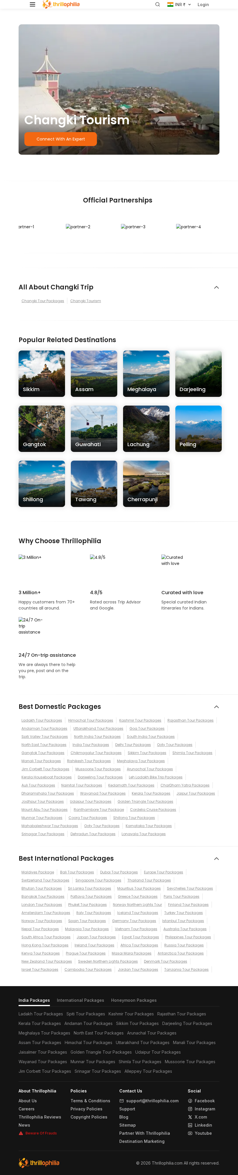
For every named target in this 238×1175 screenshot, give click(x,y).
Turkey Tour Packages (183, 912)
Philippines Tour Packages (188, 937)
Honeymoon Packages (134, 1000)
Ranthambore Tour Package (99, 809)
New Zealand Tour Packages (46, 961)
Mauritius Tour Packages (139, 888)
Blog (123, 1117)
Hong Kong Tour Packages (44, 945)
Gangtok (34, 444)
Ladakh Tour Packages (41, 720)
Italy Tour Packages (93, 912)
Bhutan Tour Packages (41, 888)
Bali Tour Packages (77, 872)
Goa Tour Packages (147, 728)
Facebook (205, 1101)
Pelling (188, 444)
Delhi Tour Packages (133, 744)
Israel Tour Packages (39, 969)
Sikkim (31, 389)
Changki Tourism (85, 300)
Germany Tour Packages (134, 920)
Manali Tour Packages (41, 760)
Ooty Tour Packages (174, 744)
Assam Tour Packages (40, 1042)
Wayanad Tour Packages (103, 793)
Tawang (85, 499)
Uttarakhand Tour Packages (98, 728)
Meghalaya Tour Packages (141, 760)
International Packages (80, 1000)
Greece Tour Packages (138, 896)
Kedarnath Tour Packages (131, 785)
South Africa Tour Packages (46, 937)
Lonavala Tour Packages (144, 833)
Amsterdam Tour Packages (45, 912)
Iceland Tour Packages (137, 912)
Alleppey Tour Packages (148, 1071)
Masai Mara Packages (132, 953)
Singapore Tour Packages (98, 880)
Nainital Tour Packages (81, 785)
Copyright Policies (89, 1117)
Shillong (33, 499)
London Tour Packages (41, 904)
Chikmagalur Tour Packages (96, 752)
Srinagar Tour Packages (42, 833)
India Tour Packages (91, 744)
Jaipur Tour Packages (195, 793)
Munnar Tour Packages (41, 817)
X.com (201, 1117)
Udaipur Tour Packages (90, 801)
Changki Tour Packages (42, 300)
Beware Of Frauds (41, 1133)
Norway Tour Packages (41, 920)
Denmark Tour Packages (165, 961)
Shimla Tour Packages (192, 752)
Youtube (203, 1133)
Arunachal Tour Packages (150, 769)
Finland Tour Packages (188, 904)
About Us (28, 1101)
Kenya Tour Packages (40, 953)
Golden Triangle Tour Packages (145, 801)
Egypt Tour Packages (140, 937)
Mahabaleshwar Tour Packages (49, 825)
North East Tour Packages (43, 744)
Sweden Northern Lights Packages (108, 961)
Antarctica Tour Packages (181, 953)
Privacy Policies (86, 1109)
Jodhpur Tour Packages (42, 801)
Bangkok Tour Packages (42, 896)
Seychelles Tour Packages (190, 888)
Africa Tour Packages (139, 945)
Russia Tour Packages (184, 945)
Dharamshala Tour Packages (47, 793)
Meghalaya (141, 389)
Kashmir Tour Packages (140, 720)
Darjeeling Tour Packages (100, 777)
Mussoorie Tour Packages (98, 769)
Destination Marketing (142, 1141)
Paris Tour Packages (181, 896)
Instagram (205, 1109)
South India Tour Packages (151, 736)
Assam (84, 389)
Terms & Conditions (90, 1101)
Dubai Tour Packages (119, 872)
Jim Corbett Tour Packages (45, 769)
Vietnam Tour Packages (136, 928)
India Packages (34, 1000)
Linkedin (203, 1125)
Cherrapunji (142, 499)
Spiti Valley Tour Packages (44, 736)
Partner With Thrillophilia (144, 1133)
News (24, 1125)
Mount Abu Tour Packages (44, 809)
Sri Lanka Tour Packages (89, 888)
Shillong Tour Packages (134, 817)
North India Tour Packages (97, 736)
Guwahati (88, 444)
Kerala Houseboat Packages (46, 777)
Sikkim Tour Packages (147, 752)
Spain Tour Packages (87, 920)
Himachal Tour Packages (90, 720)
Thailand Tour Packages (149, 880)
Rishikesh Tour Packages (89, 760)
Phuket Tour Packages (87, 904)
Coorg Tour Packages (87, 817)
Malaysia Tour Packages (87, 928)
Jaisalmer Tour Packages (43, 1052)
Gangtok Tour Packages (42, 752)
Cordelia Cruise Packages (153, 809)
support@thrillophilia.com (152, 1101)
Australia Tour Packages (185, 928)
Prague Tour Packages (86, 953)
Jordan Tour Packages (138, 969)
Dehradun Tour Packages (93, 833)
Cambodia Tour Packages (88, 969)
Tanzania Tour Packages (186, 969)
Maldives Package (37, 872)
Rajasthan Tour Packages (190, 720)
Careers (27, 1109)
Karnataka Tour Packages (149, 825)
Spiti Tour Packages (85, 1013)
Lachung (138, 444)
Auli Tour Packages (38, 785)
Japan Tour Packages (96, 937)
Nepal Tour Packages (40, 928)
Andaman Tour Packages (44, 728)
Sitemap (127, 1125)
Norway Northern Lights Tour (137, 904)
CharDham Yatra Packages (185, 785)
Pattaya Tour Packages (91, 896)
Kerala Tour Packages (151, 793)
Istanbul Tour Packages (183, 920)
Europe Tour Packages (163, 872)
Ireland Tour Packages (94, 945)
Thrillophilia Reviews (40, 1117)
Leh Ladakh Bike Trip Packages (156, 777)
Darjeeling (192, 389)
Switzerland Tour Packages (45, 880)
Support (127, 1109)
